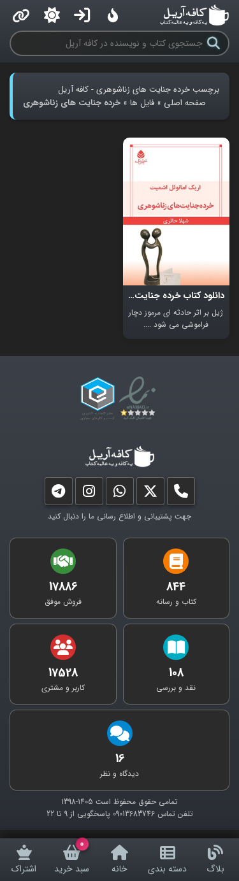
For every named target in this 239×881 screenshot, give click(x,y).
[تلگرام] (59, 494)
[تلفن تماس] (181, 494)
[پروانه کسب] (97, 398)
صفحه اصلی (185, 103)
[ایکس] (150, 494)
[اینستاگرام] (89, 494)
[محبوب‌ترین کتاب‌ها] (112, 15)
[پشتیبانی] (120, 494)
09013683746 (134, 814)
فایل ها (142, 103)
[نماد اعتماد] (140, 398)
